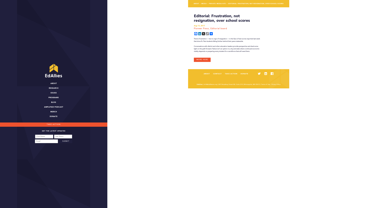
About (53, 83)
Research (53, 88)
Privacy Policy (276, 84)
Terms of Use (265, 84)
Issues (53, 93)
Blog (53, 102)
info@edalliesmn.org (210, 84)
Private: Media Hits (217, 3)
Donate (54, 116)
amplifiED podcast (53, 107)
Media (204, 3)
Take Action (54, 124)
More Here (202, 60)
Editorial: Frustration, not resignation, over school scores (256, 3)
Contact (217, 74)
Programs (53, 98)
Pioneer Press (201, 29)
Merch (53, 112)
